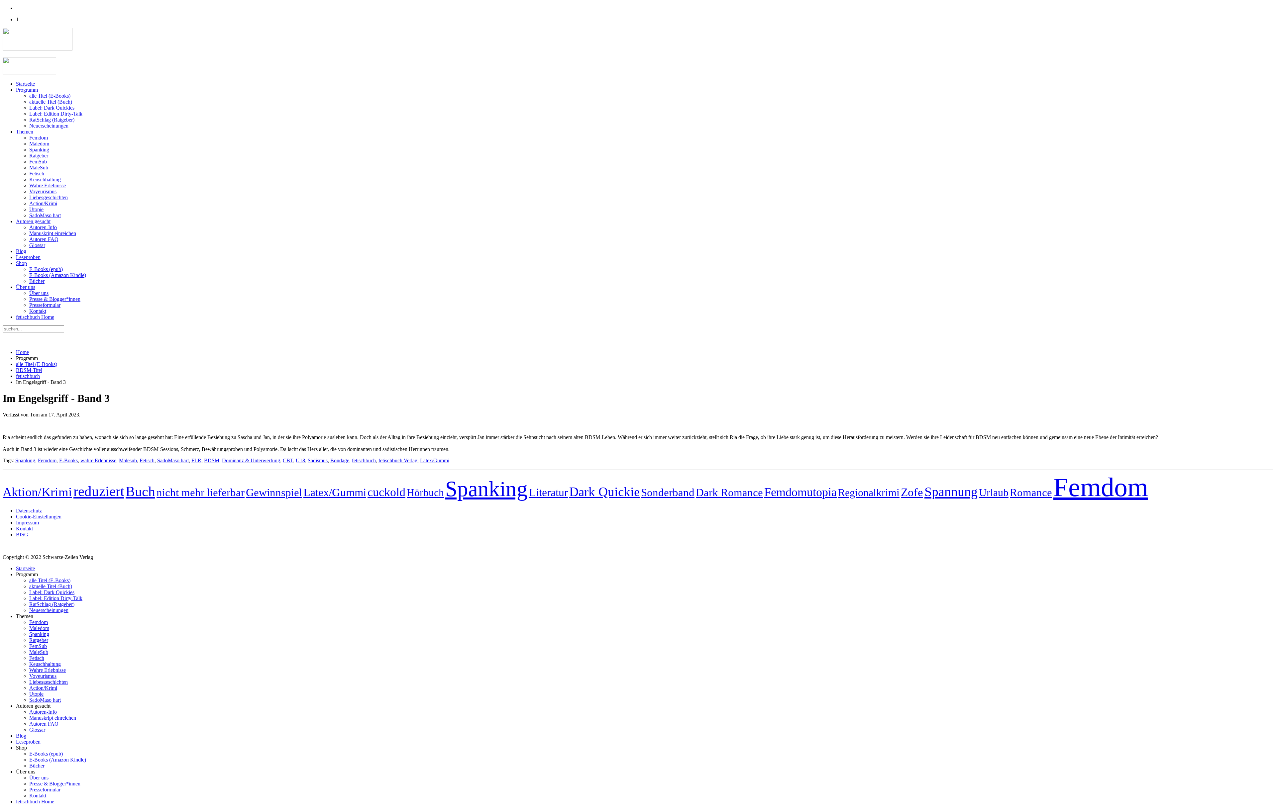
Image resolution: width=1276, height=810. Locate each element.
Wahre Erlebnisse (47, 185)
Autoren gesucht (33, 221)
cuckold (386, 492)
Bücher (37, 281)
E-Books (68, 460)
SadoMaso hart (45, 215)
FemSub (38, 161)
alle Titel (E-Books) (49, 96)
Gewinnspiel (274, 492)
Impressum (27, 522)
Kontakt (37, 311)
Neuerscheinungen (48, 126)
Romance (1031, 492)
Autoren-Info (43, 227)
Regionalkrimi (869, 492)
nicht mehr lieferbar (201, 492)
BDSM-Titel (29, 370)
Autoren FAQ (43, 239)
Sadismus (318, 460)
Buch (140, 491)
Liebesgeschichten (48, 197)
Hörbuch (425, 492)
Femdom (38, 137)
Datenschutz (29, 510)
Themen (24, 132)
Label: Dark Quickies (51, 108)
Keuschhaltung (45, 179)
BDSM (211, 460)
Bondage (339, 460)
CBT (288, 460)
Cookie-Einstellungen (38, 516)
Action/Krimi (43, 203)
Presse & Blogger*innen (54, 299)
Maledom (39, 143)
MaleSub (38, 167)
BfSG (22, 534)
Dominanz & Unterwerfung (251, 460)
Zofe (912, 492)
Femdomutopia (800, 492)
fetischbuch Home (35, 317)
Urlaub (994, 492)
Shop (21, 263)
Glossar (37, 245)
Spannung (951, 491)
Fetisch (36, 173)
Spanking (39, 149)
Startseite (25, 84)
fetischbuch (28, 376)
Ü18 (300, 460)
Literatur (548, 492)
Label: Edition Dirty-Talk (55, 114)
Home (22, 352)
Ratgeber (38, 155)
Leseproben (28, 257)
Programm (27, 90)
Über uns (25, 287)
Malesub (128, 460)
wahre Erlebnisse (98, 460)
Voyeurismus (42, 191)
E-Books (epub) (46, 269)
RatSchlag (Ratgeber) (51, 120)
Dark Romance (729, 492)
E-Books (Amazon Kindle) (57, 275)
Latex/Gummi (434, 460)
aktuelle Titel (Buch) (50, 102)
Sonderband (667, 492)
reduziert (98, 491)
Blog (21, 251)
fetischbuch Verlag (397, 460)
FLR (196, 460)
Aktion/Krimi (37, 492)
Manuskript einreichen (52, 233)
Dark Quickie (604, 492)
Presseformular (44, 305)
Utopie (36, 209)
